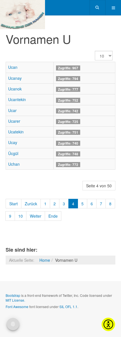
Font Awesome (17, 306)
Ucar (12, 110)
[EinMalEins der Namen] (22, 7)
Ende (53, 216)
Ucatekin (16, 132)
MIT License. (15, 300)
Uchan (14, 164)
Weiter (35, 216)
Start (13, 203)
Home (44, 260)
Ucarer (14, 121)
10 (20, 216)
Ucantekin (17, 99)
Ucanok (15, 89)
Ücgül (13, 153)
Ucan (12, 67)
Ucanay (15, 78)
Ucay (12, 142)
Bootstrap (13, 295)
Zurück (31, 203)
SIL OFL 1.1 (68, 306)
